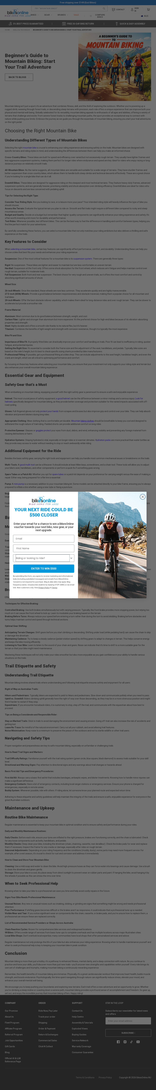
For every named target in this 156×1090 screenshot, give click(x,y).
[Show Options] (71, 558)
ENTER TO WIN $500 (43, 568)
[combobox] (43, 558)
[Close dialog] (142, 496)
